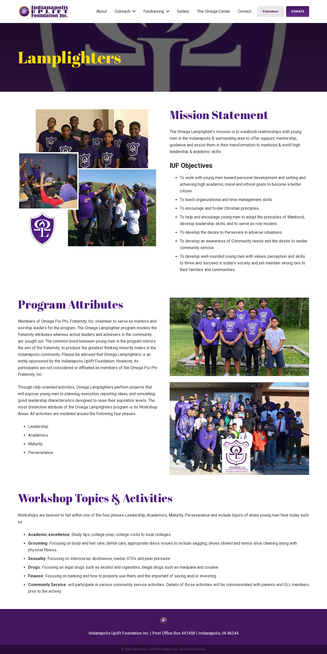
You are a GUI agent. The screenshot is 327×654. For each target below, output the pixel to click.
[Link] (43, 11)
